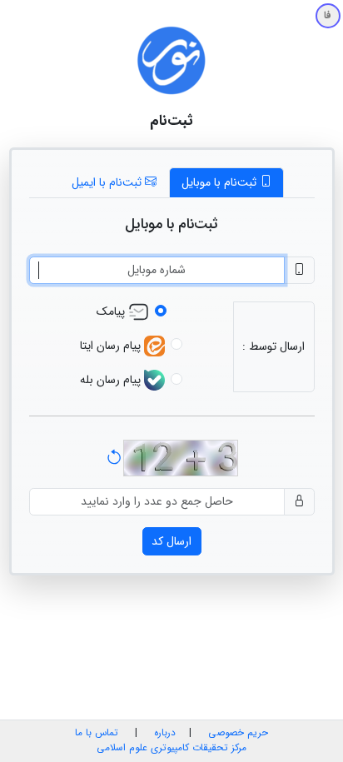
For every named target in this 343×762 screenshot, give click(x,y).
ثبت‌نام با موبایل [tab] (220, 182)
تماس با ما (96, 732)
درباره (163, 732)
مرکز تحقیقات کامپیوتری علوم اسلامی (171, 747)
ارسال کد (171, 541)
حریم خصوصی (238, 732)
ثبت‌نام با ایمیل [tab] (108, 182)
